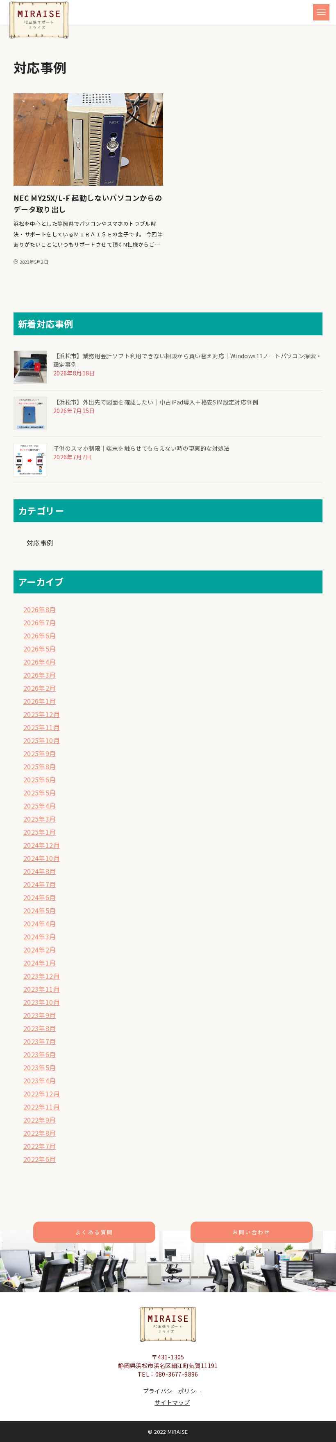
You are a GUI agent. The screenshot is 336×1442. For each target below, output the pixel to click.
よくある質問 (94, 1232)
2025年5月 (39, 792)
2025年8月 (39, 766)
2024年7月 (39, 884)
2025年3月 (39, 819)
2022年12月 (41, 1093)
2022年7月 (39, 1146)
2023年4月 (39, 1080)
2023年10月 (41, 1002)
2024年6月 (39, 897)
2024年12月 (41, 845)
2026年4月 (39, 662)
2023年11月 (41, 989)
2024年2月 (39, 950)
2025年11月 (41, 727)
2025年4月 (39, 806)
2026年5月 (39, 649)
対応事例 (40, 543)
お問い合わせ (251, 1232)
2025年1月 (39, 832)
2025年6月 (39, 779)
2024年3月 (39, 936)
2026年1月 (39, 701)
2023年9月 (39, 1015)
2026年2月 (39, 688)
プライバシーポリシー (172, 1391)
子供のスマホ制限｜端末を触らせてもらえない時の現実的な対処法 (141, 448)
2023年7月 (39, 1041)
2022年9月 (39, 1120)
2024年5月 (39, 910)
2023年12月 (41, 976)
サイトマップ (172, 1402)
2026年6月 (39, 635)
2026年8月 (39, 609)
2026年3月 (39, 675)
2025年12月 (41, 714)
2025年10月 (41, 740)
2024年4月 (39, 923)
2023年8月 (39, 1028)
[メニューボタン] (321, 12)
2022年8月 (39, 1133)
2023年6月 (39, 1054)
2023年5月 (39, 1067)
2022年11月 (41, 1107)
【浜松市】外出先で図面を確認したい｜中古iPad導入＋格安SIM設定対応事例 (155, 402)
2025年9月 (39, 753)
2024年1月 (39, 963)
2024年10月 (41, 858)
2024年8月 (39, 871)
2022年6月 (39, 1159)
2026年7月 (39, 622)
